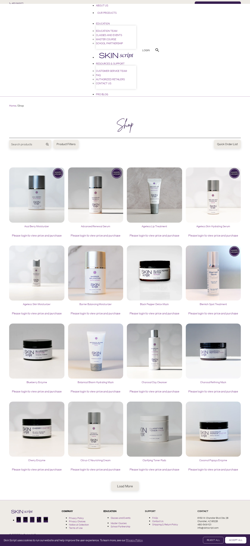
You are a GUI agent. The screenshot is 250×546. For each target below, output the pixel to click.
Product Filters (66, 144)
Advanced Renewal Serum (95, 226)
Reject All (213, 540)
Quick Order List (227, 144)
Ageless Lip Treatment (154, 226)
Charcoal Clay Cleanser (154, 382)
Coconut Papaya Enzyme (213, 460)
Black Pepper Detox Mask (154, 304)
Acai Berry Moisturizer (36, 226)
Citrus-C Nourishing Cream (96, 460)
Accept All (235, 540)
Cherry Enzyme (36, 460)
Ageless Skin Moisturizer (37, 304)
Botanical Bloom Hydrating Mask (96, 382)
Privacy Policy (134, 540)
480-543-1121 (204, 524)
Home (12, 106)
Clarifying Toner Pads (154, 460)
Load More (125, 486)
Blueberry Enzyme (37, 382)
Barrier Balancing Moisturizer (95, 304)
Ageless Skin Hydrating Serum (213, 226)
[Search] (157, 50)
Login (146, 50)
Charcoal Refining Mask (213, 382)
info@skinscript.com (208, 528)
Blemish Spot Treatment (213, 304)
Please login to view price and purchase (37, 235)
